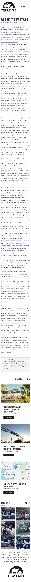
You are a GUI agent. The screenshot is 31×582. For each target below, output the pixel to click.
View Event (9, 417)
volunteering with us (9, 365)
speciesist (14, 132)
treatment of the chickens (9, 42)
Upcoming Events (22, 379)
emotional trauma (15, 250)
